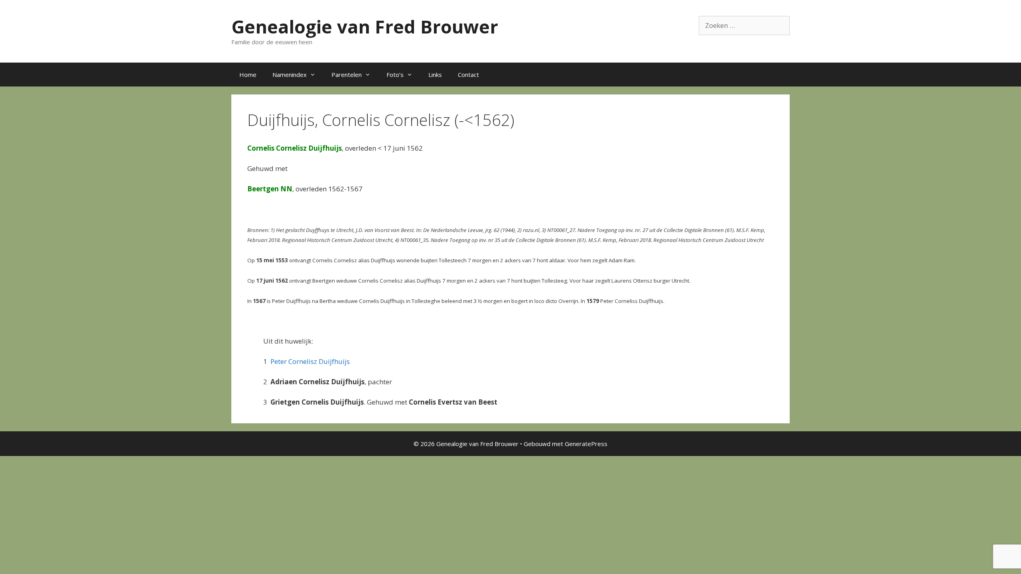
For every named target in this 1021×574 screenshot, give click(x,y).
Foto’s (395, 75)
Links (435, 75)
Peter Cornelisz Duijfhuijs (310, 361)
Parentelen (346, 75)
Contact (468, 75)
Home (247, 75)
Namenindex (289, 75)
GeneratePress (586, 444)
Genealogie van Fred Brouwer (364, 26)
